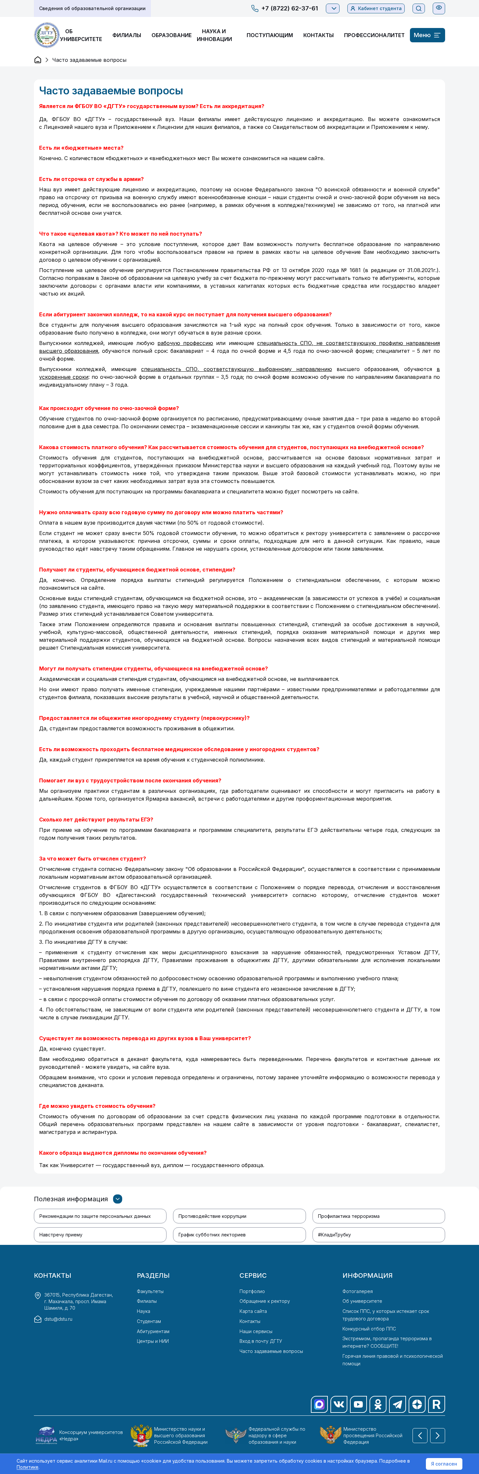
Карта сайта (253, 1311)
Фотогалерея (357, 1291)
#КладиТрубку (334, 1234)
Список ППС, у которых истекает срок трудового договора (385, 1314)
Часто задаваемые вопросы (271, 1351)
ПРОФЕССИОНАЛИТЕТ (374, 35)
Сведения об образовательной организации (92, 8)
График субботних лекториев (212, 1234)
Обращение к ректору (265, 1301)
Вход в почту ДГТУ (261, 1341)
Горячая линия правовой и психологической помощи (392, 1359)
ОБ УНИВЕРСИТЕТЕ (81, 35)
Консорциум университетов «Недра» (91, 1435)
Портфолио (252, 1291)
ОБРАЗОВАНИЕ (172, 35)
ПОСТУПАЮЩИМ (270, 35)
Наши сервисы (256, 1331)
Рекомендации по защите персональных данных (95, 1216)
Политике (27, 1467)
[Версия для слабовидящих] (439, 7)
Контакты (250, 1321)
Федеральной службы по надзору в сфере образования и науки (277, 1435)
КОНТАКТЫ (318, 35)
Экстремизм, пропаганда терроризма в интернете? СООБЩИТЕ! (387, 1342)
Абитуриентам (153, 1331)
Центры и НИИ (153, 1341)
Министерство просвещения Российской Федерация (372, 1435)
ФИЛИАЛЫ (126, 35)
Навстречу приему (60, 1234)
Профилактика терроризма (349, 1216)
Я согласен (444, 1464)
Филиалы (147, 1301)
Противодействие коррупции (212, 1216)
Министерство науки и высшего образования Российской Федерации (181, 1435)
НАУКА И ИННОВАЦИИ (214, 35)
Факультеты (150, 1291)
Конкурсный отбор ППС (369, 1328)
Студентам (149, 1321)
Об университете (362, 1301)
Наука (143, 1311)
